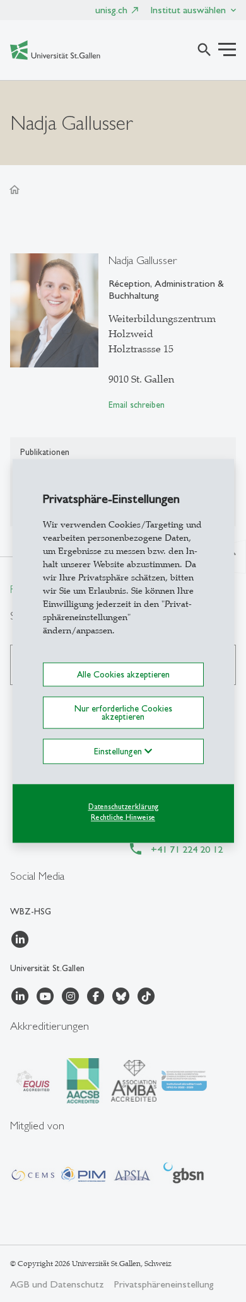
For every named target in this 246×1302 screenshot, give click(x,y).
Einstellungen (119, 751)
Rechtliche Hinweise (123, 817)
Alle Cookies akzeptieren (123, 674)
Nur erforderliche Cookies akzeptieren (123, 713)
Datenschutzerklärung (123, 806)
